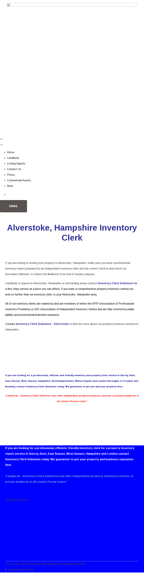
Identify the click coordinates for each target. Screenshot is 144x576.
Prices (11, 174)
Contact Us (14, 169)
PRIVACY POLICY (17, 499)
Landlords (13, 157)
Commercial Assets (19, 180)
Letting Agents (16, 163)
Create (30, 569)
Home (10, 152)
